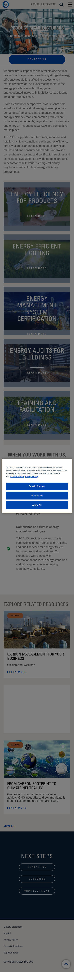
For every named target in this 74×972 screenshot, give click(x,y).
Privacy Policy (31, 476)
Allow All (37, 505)
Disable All (37, 495)
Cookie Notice (17, 476)
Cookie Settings (37, 486)
